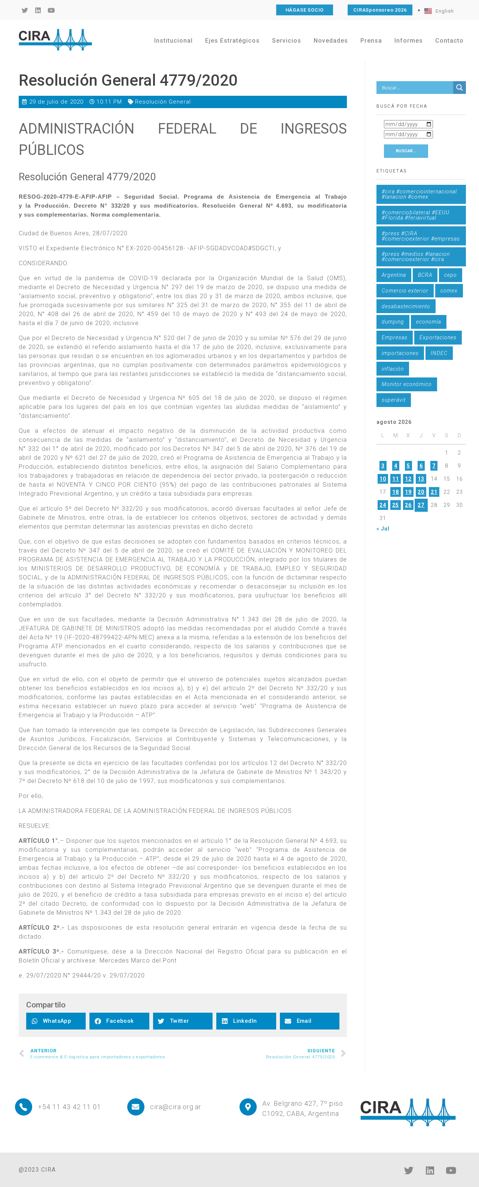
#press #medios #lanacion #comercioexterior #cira (416, 256)
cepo (450, 275)
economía (428, 322)
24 (382, 505)
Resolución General (163, 101)
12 (408, 479)
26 (408, 505)
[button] (56, 1021)
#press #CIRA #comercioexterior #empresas (421, 236)
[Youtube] (451, 1170)
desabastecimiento (406, 306)
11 (395, 479)
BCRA (425, 275)
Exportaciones (438, 337)
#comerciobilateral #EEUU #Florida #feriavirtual (415, 215)
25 (395, 505)
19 (408, 492)
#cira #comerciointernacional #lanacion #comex (419, 194)
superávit (394, 400)
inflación (393, 369)
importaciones (400, 353)
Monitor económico (407, 384)
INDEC (439, 353)
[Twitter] (409, 1170)
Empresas (395, 337)
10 (382, 479)
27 (421, 505)
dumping (393, 322)
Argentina (394, 275)
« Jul (383, 529)
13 (421, 479)
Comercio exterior (405, 291)
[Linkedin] (430, 1170)
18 (395, 492)
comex (449, 291)
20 (421, 492)
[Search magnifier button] (459, 87)
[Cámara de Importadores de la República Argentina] (55, 40)
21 (434, 492)
